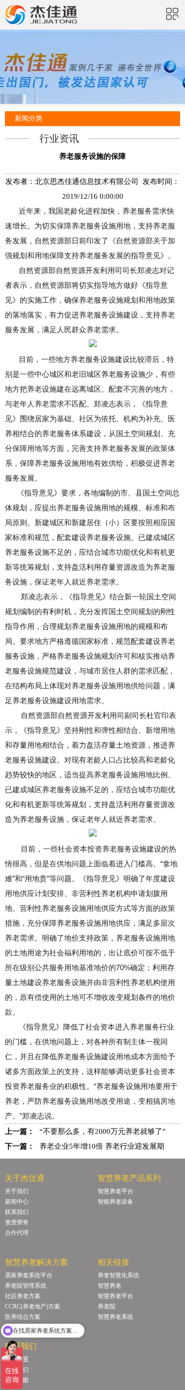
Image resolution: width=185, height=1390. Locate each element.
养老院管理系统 (25, 1285)
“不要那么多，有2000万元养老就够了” (102, 1131)
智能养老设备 (115, 1201)
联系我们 (17, 1212)
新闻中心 (17, 1201)
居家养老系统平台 (28, 1275)
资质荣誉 (17, 1222)
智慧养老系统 (115, 1316)
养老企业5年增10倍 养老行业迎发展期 (101, 1146)
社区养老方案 (22, 1296)
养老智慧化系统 (118, 1275)
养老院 (106, 1306)
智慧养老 (109, 1285)
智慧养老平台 (115, 1191)
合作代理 (17, 1232)
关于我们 (17, 1191)
